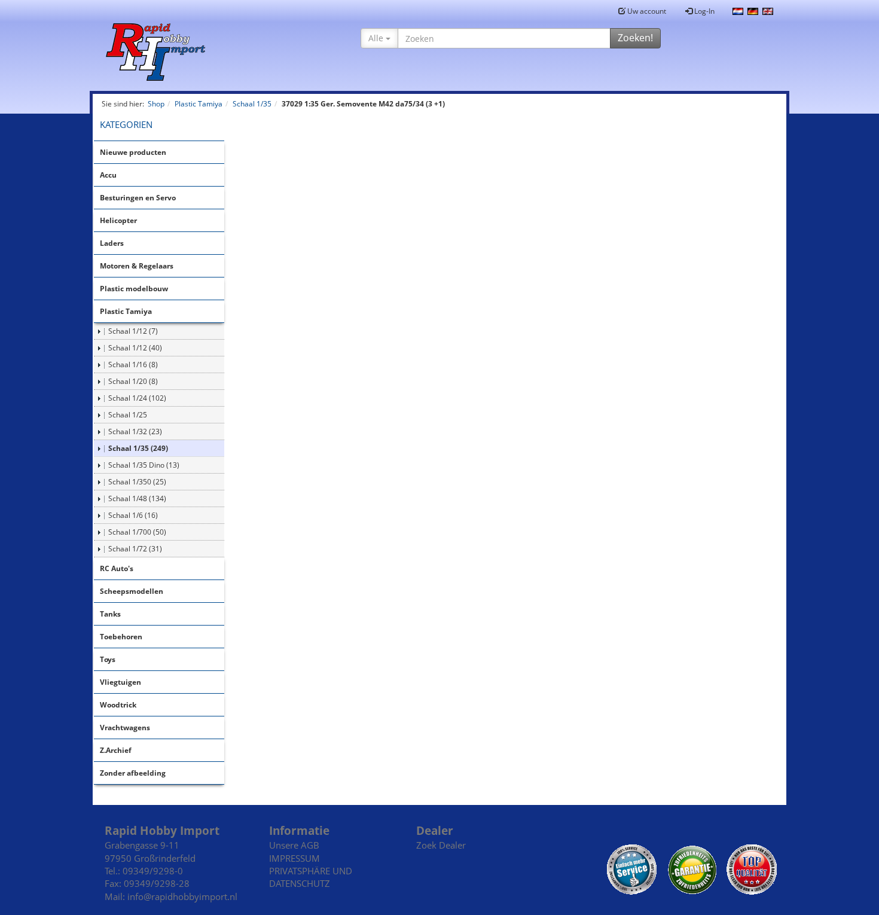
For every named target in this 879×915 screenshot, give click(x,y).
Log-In (703, 11)
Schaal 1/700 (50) (137, 532)
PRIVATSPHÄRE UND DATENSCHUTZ (310, 877)
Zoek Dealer (441, 845)
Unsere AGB (294, 845)
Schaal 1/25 (127, 415)
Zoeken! (635, 37)
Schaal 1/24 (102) (137, 398)
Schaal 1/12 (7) (133, 331)
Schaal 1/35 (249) (138, 448)
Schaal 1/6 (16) (133, 515)
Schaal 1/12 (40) (135, 348)
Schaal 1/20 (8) (133, 381)
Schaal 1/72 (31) (135, 549)
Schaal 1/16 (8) (133, 364)
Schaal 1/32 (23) (135, 431)
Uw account (645, 11)
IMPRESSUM (294, 858)
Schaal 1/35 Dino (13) (143, 465)
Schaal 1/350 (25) (137, 482)
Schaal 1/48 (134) (137, 498)
